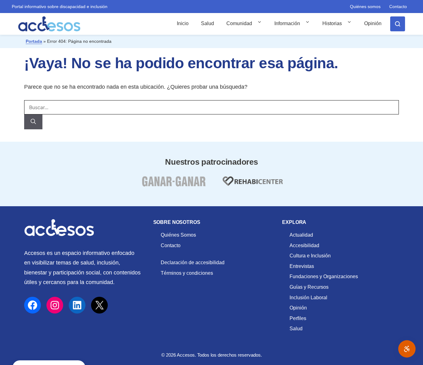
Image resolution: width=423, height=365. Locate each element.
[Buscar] (33, 121)
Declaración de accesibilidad (193, 262)
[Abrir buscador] (397, 23)
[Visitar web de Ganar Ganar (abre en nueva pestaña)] (173, 185)
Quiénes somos (365, 6)
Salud (207, 23)
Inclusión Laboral (308, 297)
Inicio (183, 23)
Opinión (373, 23)
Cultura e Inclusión (310, 255)
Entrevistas (302, 266)
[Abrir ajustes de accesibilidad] (407, 349)
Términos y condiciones (187, 273)
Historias (332, 23)
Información (287, 23)
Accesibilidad (304, 245)
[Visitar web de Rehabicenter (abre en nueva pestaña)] (252, 185)
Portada (34, 41)
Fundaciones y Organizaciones (324, 276)
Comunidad (239, 23)
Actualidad (301, 235)
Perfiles (298, 318)
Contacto (398, 6)
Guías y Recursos (309, 287)
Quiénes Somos (178, 235)
